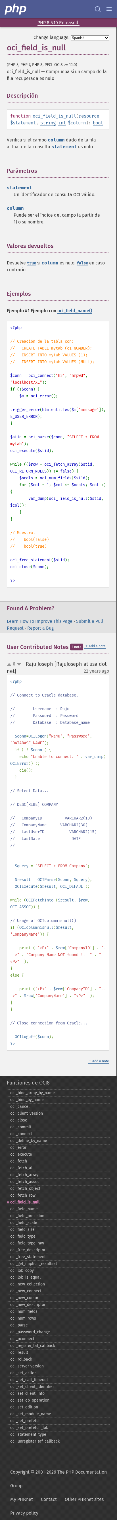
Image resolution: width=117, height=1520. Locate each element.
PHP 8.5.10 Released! (58, 22)
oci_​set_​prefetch (25, 1420)
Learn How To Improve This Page (39, 621)
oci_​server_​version (27, 1366)
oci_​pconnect (22, 1338)
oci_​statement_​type (28, 1434)
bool (98, 123)
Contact (49, 1499)
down (19, 664)
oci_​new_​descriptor (27, 1304)
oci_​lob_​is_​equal (25, 1277)
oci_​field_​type (22, 1236)
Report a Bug (40, 628)
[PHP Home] (16, 9)
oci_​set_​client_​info (27, 1393)
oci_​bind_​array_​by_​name (32, 1092)
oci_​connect (21, 1133)
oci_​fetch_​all (22, 1168)
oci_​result (19, 1352)
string (48, 123)
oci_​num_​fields (23, 1311)
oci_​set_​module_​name (30, 1414)
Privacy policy (24, 1513)
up (10, 665)
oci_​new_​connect (25, 1291)
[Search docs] (97, 9)
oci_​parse (19, 1325)
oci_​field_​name (24, 1209)
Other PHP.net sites (84, 1499)
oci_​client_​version (26, 1113)
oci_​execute (21, 1154)
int (62, 123)
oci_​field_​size (22, 1229)
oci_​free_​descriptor (27, 1250)
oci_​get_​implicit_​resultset (33, 1263)
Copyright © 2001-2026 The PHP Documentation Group (58, 1478)
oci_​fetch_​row (22, 1195)
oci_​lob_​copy (22, 1270)
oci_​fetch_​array (24, 1174)
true (31, 263)
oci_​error (18, 1147)
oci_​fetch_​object (25, 1188)
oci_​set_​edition (24, 1407)
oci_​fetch (18, 1161)
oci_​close (18, 1120)
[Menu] (109, 9)
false (82, 263)
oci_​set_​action (23, 1373)
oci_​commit (20, 1127)
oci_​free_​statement (28, 1256)
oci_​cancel (20, 1106)
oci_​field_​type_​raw (27, 1243)
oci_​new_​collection (27, 1284)
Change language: (52, 37)
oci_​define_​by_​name (28, 1140)
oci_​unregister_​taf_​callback (35, 1441)
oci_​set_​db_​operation (29, 1400)
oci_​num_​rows (23, 1318)
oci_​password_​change (30, 1332)
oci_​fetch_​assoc (24, 1181)
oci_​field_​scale (23, 1222)
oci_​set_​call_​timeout (29, 1379)
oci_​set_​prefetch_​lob (29, 1427)
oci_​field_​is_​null (24, 1202)
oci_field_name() (74, 310)
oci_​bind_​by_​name (27, 1099)
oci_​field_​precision (27, 1215)
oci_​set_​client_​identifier (32, 1386)
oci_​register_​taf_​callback (32, 1345)
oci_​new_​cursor (24, 1297)
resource (89, 116)
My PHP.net (21, 1499)
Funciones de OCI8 (28, 1083)
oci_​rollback (21, 1359)
